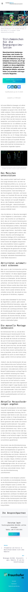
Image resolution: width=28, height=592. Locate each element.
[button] (2, 3)
